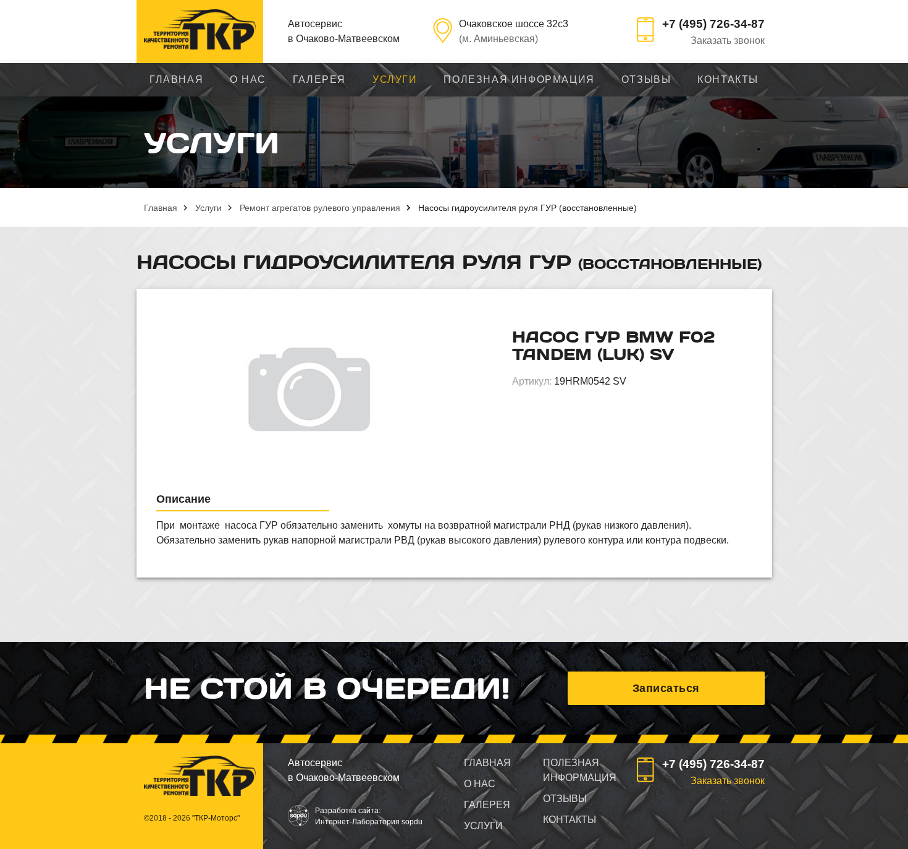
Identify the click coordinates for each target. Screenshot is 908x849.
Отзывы (646, 79)
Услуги (395, 79)
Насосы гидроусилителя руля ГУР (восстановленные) (527, 208)
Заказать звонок (728, 40)
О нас (248, 79)
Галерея (319, 79)
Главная (176, 79)
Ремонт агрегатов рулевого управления (320, 208)
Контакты (728, 79)
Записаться (666, 688)
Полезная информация (518, 79)
